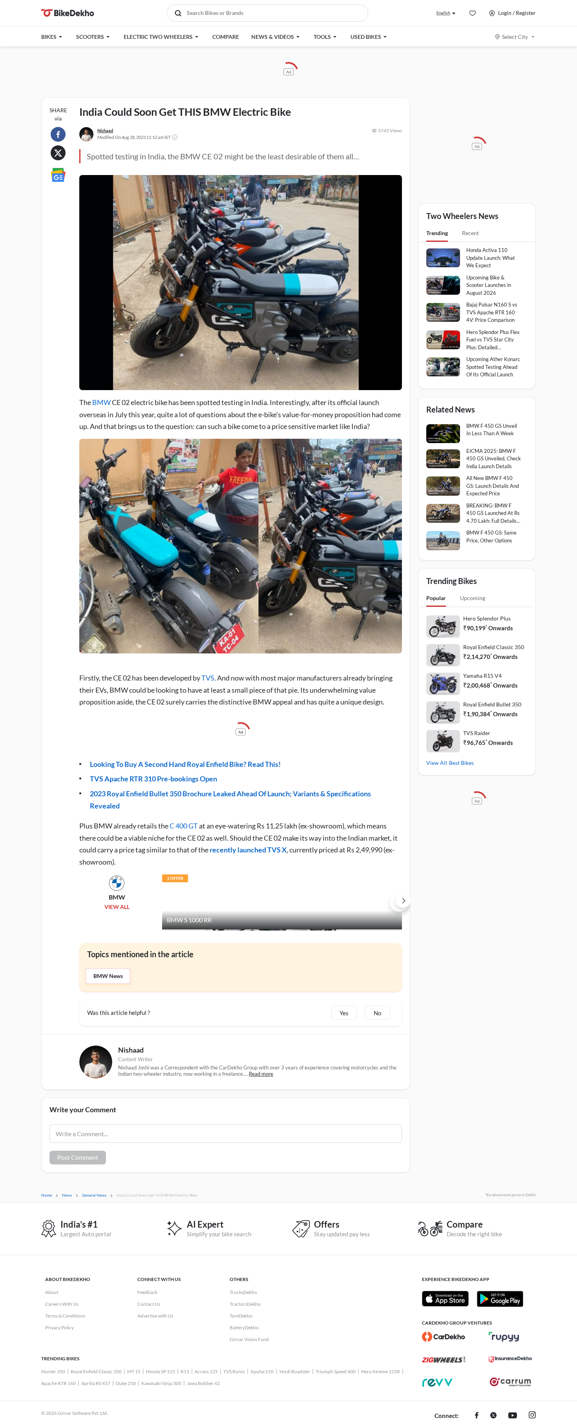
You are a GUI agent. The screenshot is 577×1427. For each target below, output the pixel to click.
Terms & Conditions (65, 1316)
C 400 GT (184, 825)
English (443, 12)
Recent (470, 233)
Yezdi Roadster (294, 1371)
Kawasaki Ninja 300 (161, 1383)
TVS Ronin (234, 1371)
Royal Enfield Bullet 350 (492, 704)
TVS (207, 677)
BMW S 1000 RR (189, 919)
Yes (344, 1012)
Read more (261, 1074)
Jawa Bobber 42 (203, 1383)
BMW (101, 402)
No (377, 1012)
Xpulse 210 (262, 1371)
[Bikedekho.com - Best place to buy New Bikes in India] (67, 13)
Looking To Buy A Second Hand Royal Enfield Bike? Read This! (185, 764)
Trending (437, 233)
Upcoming (472, 598)
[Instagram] (532, 1416)
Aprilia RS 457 (95, 1383)
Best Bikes (461, 762)
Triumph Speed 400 (336, 1371)
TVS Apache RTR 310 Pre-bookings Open (153, 778)
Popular (436, 598)
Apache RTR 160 (58, 1383)
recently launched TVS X (248, 849)
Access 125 (206, 1371)
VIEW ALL (117, 906)
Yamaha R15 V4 (482, 675)
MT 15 (134, 1371)
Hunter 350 (53, 1371)
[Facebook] (476, 1416)
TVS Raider (476, 733)
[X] (493, 1416)
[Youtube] (512, 1416)
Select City (515, 36)
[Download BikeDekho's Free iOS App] (445, 1298)
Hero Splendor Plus (487, 618)
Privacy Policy (59, 1327)
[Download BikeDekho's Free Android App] (500, 1298)
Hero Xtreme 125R (380, 1371)
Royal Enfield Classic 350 (493, 647)
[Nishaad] (86, 134)
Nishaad (105, 130)
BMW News (108, 976)
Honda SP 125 (160, 1371)
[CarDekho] (443, 1337)
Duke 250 (126, 1383)
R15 (185, 1371)
